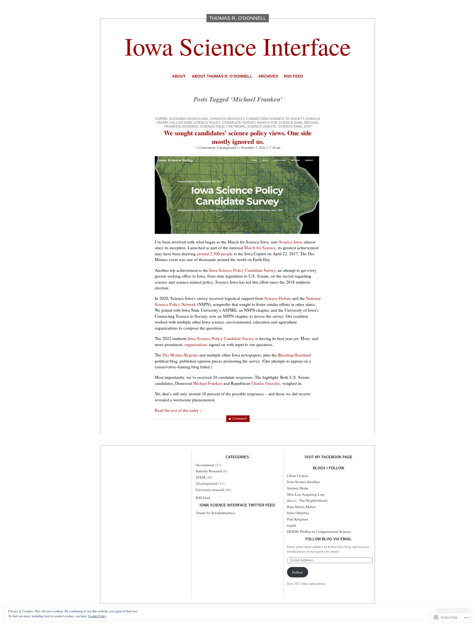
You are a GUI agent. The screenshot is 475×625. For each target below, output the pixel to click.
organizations (196, 344)
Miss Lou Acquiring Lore (306, 494)
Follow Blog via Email (328, 539)
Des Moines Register (180, 355)
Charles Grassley (227, 119)
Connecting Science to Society (275, 119)
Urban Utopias (297, 475)
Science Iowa (290, 126)
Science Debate (261, 126)
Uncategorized (226, 148)
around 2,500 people (215, 253)
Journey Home (297, 488)
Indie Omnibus (298, 512)
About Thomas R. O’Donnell (222, 76)
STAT (308, 126)
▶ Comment (238, 419)
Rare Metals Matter (301, 506)
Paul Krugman (297, 519)
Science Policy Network (175, 304)
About (179, 76)
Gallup (175, 123)
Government (207, 148)
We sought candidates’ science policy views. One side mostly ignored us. (238, 137)
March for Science (260, 247)
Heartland (302, 355)
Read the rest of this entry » (178, 410)
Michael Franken (207, 383)
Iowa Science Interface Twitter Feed (237, 505)
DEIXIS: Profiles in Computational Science (319, 531)
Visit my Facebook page (328, 457)
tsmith (291, 525)
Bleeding (285, 355)
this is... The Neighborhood (307, 500)
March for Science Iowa (280, 123)
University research (210, 489)
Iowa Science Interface (238, 46)
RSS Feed (293, 76)
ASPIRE (161, 119)
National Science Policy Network (213, 126)
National (313, 298)
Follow (297, 572)
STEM (200, 477)
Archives (268, 76)
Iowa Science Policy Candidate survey (220, 123)
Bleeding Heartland (188, 119)
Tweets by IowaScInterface (215, 512)
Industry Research (209, 470)
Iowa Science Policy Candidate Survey (242, 270)
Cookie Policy (97, 616)
